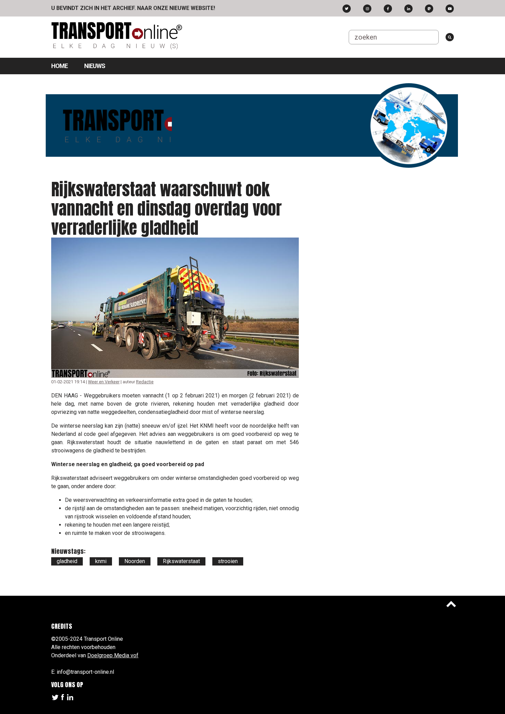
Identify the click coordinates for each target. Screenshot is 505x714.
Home (59, 65)
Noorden (134, 561)
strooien (228, 561)
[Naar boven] (451, 604)
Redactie (145, 381)
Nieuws (94, 65)
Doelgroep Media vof (112, 655)
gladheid (67, 561)
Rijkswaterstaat (181, 561)
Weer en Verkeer (104, 381)
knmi (100, 561)
